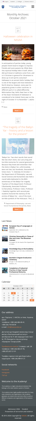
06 (18, 121)
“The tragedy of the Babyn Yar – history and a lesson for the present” (18, 130)
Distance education (29, 1)
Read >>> (18, 111)
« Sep (3, 286)
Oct (18, 28)
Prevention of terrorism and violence (19, 411)
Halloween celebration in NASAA (18, 38)
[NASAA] (4, 7)
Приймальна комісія (10, 346)
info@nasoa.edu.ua (14, 327)
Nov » (33, 286)
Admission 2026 (14, 409)
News (5, 107)
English (6, 1)
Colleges (19, 1)
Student (12, 1)
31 (18, 31)
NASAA (24, 416)
